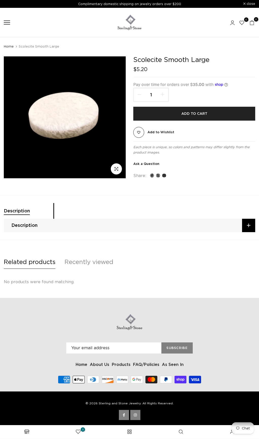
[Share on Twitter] (158, 175)
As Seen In (173, 364)
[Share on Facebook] (152, 175)
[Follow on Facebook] (124, 415)
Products (121, 364)
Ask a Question (146, 164)
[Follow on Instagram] (135, 415)
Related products (29, 262)
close (11, 4)
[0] (242, 22)
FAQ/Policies (146, 364)
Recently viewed (88, 262)
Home (9, 46)
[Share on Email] (164, 175)
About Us (99, 364)
